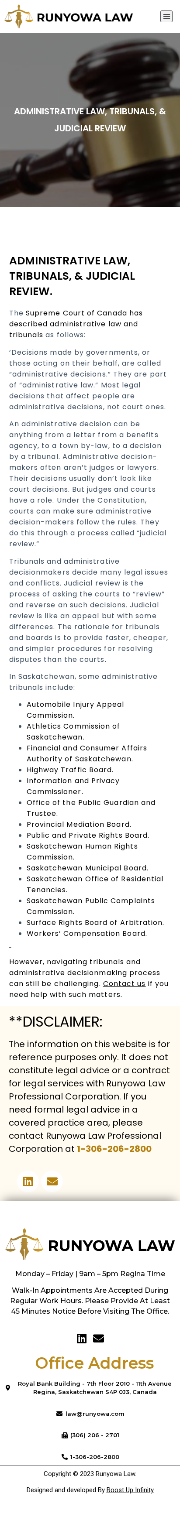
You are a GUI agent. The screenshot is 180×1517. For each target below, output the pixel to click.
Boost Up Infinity (130, 1490)
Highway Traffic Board (69, 770)
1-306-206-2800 (114, 1149)
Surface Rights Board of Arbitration (95, 923)
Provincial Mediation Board (78, 824)
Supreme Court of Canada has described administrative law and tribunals (76, 324)
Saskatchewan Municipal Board (87, 868)
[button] (166, 16)
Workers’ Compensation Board (86, 933)
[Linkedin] (28, 1181)
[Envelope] (52, 1181)
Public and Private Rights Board (87, 835)
